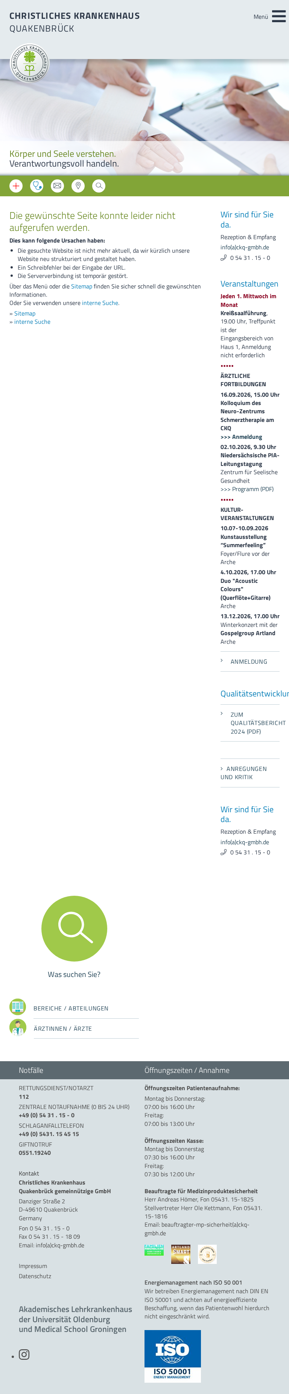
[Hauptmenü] (279, 16)
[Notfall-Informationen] (16, 186)
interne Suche (100, 302)
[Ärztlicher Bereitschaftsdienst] (36, 186)
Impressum (33, 1265)
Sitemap (81, 286)
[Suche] (98, 188)
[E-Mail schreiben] (57, 188)
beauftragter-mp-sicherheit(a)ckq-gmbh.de (196, 1228)
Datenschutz (35, 1275)
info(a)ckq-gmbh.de (245, 247)
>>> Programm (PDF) (247, 488)
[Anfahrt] (78, 188)
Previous (11, 118)
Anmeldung (249, 661)
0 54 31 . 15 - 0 (250, 257)
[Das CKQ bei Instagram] (24, 1356)
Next (277, 118)
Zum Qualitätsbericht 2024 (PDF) (255, 723)
